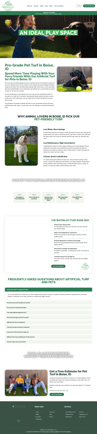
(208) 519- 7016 (64, 390)
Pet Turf (81, 412)
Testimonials (39, 419)
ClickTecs (68, 431)
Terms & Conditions (54, 431)
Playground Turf (83, 414)
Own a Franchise (58, 5)
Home (37, 412)
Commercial (68, 416)
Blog (46, 5)
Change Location (57, 13)
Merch (51, 5)
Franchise (38, 416)
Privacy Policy (45, 431)
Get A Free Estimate (56, 394)
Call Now (79, 5)
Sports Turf (82, 416)
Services (36, 5)
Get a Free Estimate (89, 5)
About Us (29, 5)
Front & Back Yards (70, 412)
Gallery (42, 5)
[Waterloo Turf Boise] (8, 6)
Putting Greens (69, 414)
